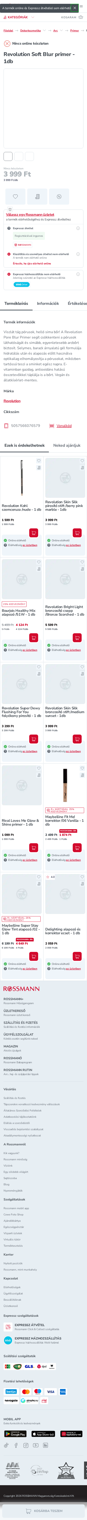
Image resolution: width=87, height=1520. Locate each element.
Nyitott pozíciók (13, 1263)
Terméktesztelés (13, 1246)
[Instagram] (26, 1445)
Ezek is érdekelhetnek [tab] (24, 445)
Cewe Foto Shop (13, 1214)
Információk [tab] (48, 303)
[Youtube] (35, 1445)
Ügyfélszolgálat (13, 1293)
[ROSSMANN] (21, 988)
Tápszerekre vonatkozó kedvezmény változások (32, 1104)
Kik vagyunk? (11, 1153)
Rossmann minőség (15, 1159)
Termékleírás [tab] (16, 303)
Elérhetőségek (12, 1287)
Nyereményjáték (13, 1190)
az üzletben (30, 545)
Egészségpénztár (14, 1227)
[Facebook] (16, 1445)
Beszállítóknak (12, 1300)
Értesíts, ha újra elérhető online (32, 263)
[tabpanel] (43, 373)
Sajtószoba (10, 1178)
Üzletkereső (11, 1306)
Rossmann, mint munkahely (20, 1269)
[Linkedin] (45, 1445)
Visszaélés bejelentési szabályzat (23, 1129)
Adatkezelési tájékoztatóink (20, 1117)
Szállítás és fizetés (15, 1098)
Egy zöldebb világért (16, 1172)
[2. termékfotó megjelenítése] (18, 156)
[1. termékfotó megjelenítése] (8, 156)
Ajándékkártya (12, 1221)
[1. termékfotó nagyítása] (43, 108)
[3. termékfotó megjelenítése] (29, 156)
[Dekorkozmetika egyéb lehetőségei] (44, 30)
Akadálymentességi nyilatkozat (22, 1135)
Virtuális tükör (12, 1239)
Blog (6, 1184)
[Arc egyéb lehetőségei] (61, 30)
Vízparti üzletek (13, 1233)
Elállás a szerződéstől (17, 1123)
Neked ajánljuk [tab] (66, 445)
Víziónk (8, 1165)
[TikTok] (6, 1445)
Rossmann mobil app (16, 1208)
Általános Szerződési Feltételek (22, 1110)
